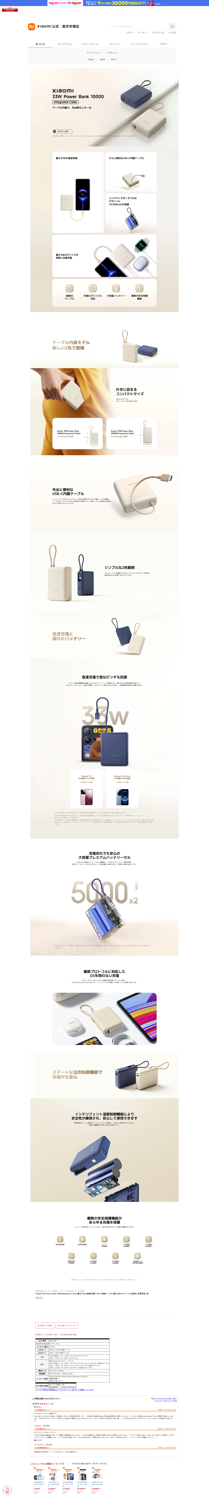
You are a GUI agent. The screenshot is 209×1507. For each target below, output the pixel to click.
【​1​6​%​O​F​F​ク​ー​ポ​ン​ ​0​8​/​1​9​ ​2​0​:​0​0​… (53, 1484)
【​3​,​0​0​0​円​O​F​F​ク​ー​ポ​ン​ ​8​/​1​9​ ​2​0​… (68, 1484)
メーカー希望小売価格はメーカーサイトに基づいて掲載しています (64, 1390)
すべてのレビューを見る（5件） (165, 1398)
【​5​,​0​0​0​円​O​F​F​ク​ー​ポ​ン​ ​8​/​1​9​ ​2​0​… (82, 1484)
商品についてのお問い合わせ (48, 1334)
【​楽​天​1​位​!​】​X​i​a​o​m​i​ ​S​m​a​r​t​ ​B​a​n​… (97, 1484)
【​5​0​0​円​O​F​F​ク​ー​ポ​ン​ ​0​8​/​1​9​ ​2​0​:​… (39, 1484)
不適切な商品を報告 (69, 1334)
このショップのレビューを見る (166, 1400)
